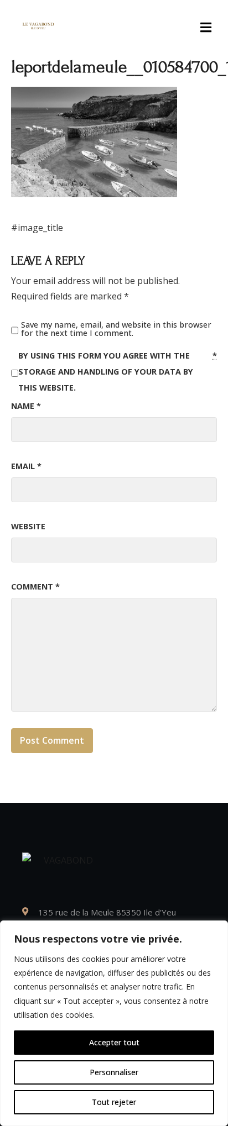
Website (28, 526)
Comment (35, 586)
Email (26, 466)
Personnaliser (114, 1072)
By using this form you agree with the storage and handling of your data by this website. (117, 371)
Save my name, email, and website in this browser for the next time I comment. (116, 329)
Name (26, 406)
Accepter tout (114, 1042)
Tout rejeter (114, 1102)
